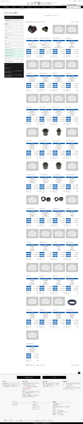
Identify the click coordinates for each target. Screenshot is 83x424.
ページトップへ (79, 373)
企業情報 (22, 6)
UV (5, 40)
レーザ (6, 64)
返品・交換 (45, 381)
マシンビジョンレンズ (9, 9)
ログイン (70, 1)
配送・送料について (36, 405)
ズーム (6, 30)
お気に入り (30, 6)
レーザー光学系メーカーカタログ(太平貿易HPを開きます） (13, 75)
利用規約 (21, 420)
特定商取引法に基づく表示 (40, 420)
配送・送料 (25, 381)
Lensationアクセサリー (9, 55)
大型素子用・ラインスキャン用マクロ (12, 20)
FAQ (14, 6)
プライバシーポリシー (28, 420)
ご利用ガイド (80, 1)
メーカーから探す (8, 61)
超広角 (6, 37)
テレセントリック (8, 33)
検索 (80, 7)
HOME (3, 9)
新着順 (43, 21)
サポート (34, 401)
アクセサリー (16, 9)
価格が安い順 (33, 21)
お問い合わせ (53, 6)
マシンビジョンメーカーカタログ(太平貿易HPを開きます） (13, 71)
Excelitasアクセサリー (9, 50)
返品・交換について (36, 409)
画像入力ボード (8, 67)
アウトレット (7, 58)
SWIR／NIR (7, 43)
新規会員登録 (15, 404)
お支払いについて (36, 407)
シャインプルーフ (8, 27)
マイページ (37, 6)
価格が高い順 (38, 21)
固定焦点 (7, 23)
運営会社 (54, 401)
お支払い (4, 381)
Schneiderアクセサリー (10, 52)
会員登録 (74, 1)
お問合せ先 (65, 381)
